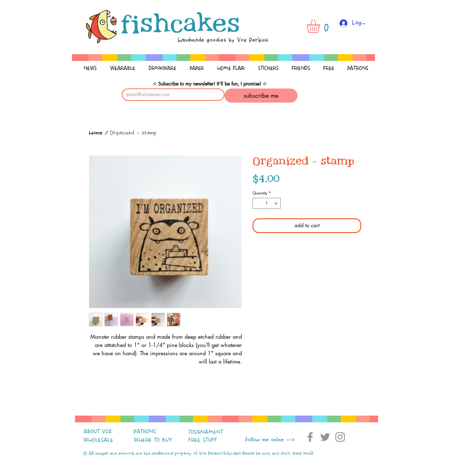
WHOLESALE (98, 440)
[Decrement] (257, 203)
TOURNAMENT (205, 432)
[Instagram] (340, 437)
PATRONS (145, 431)
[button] (321, 26)
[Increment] (276, 203)
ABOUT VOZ (98, 431)
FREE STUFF (202, 440)
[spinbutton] (267, 203)
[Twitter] (325, 437)
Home (96, 133)
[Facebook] (310, 437)
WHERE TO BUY (153, 440)
